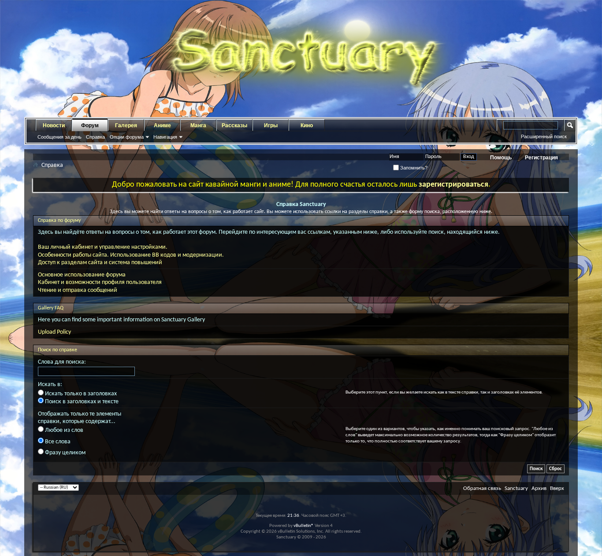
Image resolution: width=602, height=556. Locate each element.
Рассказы (234, 125)
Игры (271, 125)
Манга (198, 125)
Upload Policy (54, 332)
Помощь (501, 158)
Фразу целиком (64, 452)
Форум (90, 125)
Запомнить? (413, 167)
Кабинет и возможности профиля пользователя (100, 282)
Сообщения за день (59, 137)
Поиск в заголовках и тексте (81, 401)
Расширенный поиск (544, 136)
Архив (538, 488)
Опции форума (127, 137)
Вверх (557, 488)
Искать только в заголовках (80, 393)
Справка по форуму (59, 220)
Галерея (126, 125)
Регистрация (541, 158)
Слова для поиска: (62, 362)
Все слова (57, 441)
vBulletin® (304, 525)
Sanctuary (516, 488)
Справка (95, 137)
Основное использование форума (82, 275)
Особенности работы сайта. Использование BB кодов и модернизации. (131, 255)
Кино (307, 125)
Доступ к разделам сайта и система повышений (100, 262)
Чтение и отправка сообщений (77, 290)
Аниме (162, 125)
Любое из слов (63, 430)
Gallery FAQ (50, 308)
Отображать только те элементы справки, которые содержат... (79, 418)
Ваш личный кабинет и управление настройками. (102, 247)
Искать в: (50, 384)
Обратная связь (482, 488)
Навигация (165, 137)
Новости (54, 125)
